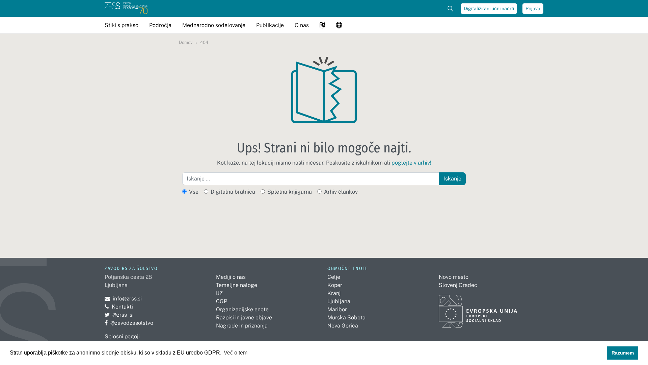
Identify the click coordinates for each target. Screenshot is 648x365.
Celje (333, 277)
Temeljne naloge (236, 285)
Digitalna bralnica (233, 192)
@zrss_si (119, 315)
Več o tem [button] (235, 353)
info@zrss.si (123, 298)
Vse (193, 192)
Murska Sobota (346, 317)
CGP (221, 301)
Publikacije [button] (270, 25)
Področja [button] (160, 25)
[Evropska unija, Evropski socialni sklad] (478, 308)
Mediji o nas (231, 277)
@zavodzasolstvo (129, 323)
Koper (334, 285)
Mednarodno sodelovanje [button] (213, 25)
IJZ (219, 293)
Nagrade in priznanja (242, 325)
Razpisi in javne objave (244, 317)
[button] (322, 25)
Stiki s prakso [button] (121, 25)
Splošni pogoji (122, 336)
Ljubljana (338, 301)
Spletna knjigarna (289, 192)
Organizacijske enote (242, 309)
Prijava (532, 8)
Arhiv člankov (341, 192)
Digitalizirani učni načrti (489, 8)
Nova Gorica (342, 325)
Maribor (337, 309)
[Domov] (126, 8)
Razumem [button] (623, 353)
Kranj (334, 293)
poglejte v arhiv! (411, 163)
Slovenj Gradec (458, 285)
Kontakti (122, 306)
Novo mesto (453, 277)
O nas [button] (302, 25)
